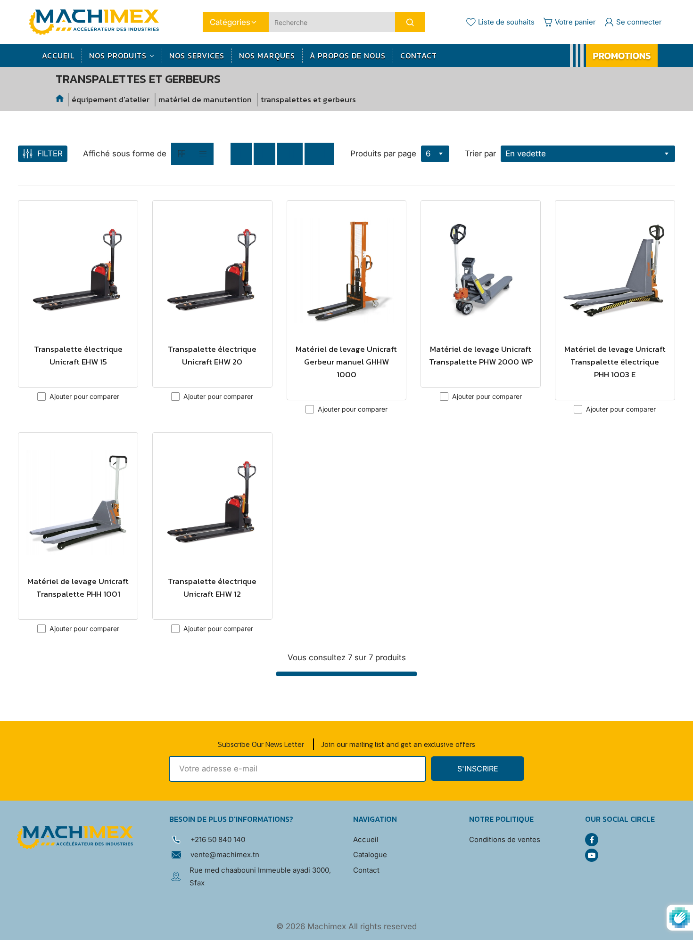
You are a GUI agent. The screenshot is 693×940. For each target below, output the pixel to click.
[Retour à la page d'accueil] (60, 99)
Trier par (480, 153)
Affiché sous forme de (124, 153)
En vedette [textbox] (525, 153)
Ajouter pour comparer (84, 396)
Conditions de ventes (504, 839)
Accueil (366, 839)
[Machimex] (97, 21)
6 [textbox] (428, 153)
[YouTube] (591, 855)
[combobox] (435, 154)
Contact (366, 870)
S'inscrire (477, 768)
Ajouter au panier (78, 372)
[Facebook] (591, 839)
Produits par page (383, 153)
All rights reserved (382, 926)
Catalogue (370, 854)
